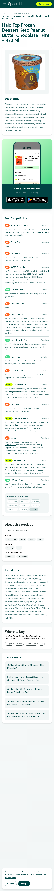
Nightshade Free (20, 340)
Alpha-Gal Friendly (20, 225)
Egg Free (15, 253)
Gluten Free (17, 289)
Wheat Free (17, 480)
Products (6, 13)
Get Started (44, 4)
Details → (45, 225)
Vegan (14, 438)
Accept (24, 884)
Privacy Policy (11, 877)
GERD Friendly (18, 267)
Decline (10, 884)
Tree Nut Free (21, 418)
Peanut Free (17, 370)
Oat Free (16, 356)
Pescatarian (20, 384)
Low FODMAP (17, 314)
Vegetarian (19, 460)
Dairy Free (16, 242)
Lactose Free (17, 303)
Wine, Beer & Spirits (21, 13)
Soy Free (15, 404)
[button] (43, 232)
